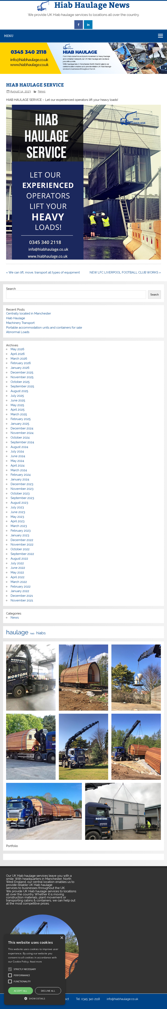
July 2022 (17, 563)
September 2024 (22, 442)
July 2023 (17, 507)
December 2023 (22, 484)
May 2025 (17, 405)
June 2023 (18, 512)
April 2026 (18, 354)
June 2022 (18, 568)
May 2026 (17, 349)
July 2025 (17, 396)
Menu (8, 36)
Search (11, 289)
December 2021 (22, 596)
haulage (17, 632)
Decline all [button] (48, 990)
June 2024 (18, 456)
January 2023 (20, 535)
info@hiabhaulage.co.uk (122, 999)
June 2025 (18, 400)
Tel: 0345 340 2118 (88, 999)
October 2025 (20, 382)
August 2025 (19, 391)
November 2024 (22, 433)
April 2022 (17, 577)
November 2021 (22, 600)
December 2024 (22, 428)
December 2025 (22, 372)
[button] (34, 998)
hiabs (41, 633)
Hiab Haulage (15, 318)
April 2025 (17, 409)
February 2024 (21, 475)
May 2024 (17, 461)
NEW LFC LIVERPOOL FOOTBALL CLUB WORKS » (125, 272)
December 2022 (22, 540)
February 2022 (21, 586)
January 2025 (20, 424)
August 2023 (19, 502)
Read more (36, 961)
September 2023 (22, 498)
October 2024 (20, 437)
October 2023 (20, 493)
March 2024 (19, 470)
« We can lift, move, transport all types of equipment (43, 272)
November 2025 (22, 377)
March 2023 (19, 526)
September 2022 (22, 554)
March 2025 (19, 414)
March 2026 (19, 358)
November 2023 (22, 489)
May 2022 (17, 572)
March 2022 (19, 582)
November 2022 (22, 544)
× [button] (61, 937)
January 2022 (20, 591)
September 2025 (22, 386)
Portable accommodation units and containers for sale (44, 327)
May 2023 (17, 517)
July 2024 (17, 451)
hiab (32, 633)
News (41, 91)
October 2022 (20, 549)
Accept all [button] (20, 990)
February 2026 (21, 363)
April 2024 (17, 465)
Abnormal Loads (17, 332)
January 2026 (20, 368)
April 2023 (17, 521)
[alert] (34, 969)
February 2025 (21, 419)
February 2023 (21, 530)
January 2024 (20, 479)
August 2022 (19, 558)
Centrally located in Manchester (28, 313)
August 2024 (19, 447)
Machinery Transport (20, 323)
